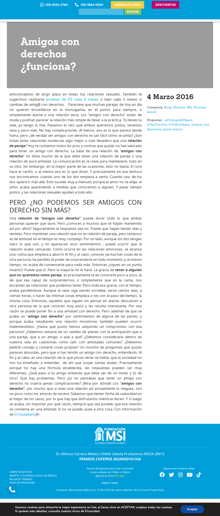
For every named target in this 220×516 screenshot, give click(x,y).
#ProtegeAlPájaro (178, 120)
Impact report (110, 483)
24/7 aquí (119, 475)
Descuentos (165, 5)
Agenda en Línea (127, 5)
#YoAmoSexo (179, 124)
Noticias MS (182, 107)
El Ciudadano (25, 414)
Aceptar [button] (192, 509)
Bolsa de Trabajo (20, 479)
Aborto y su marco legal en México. (33, 475)
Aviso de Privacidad (22, 482)
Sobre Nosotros (20, 472)
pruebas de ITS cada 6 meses (72, 99)
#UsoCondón (157, 124)
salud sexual (173, 129)
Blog (167, 107)
